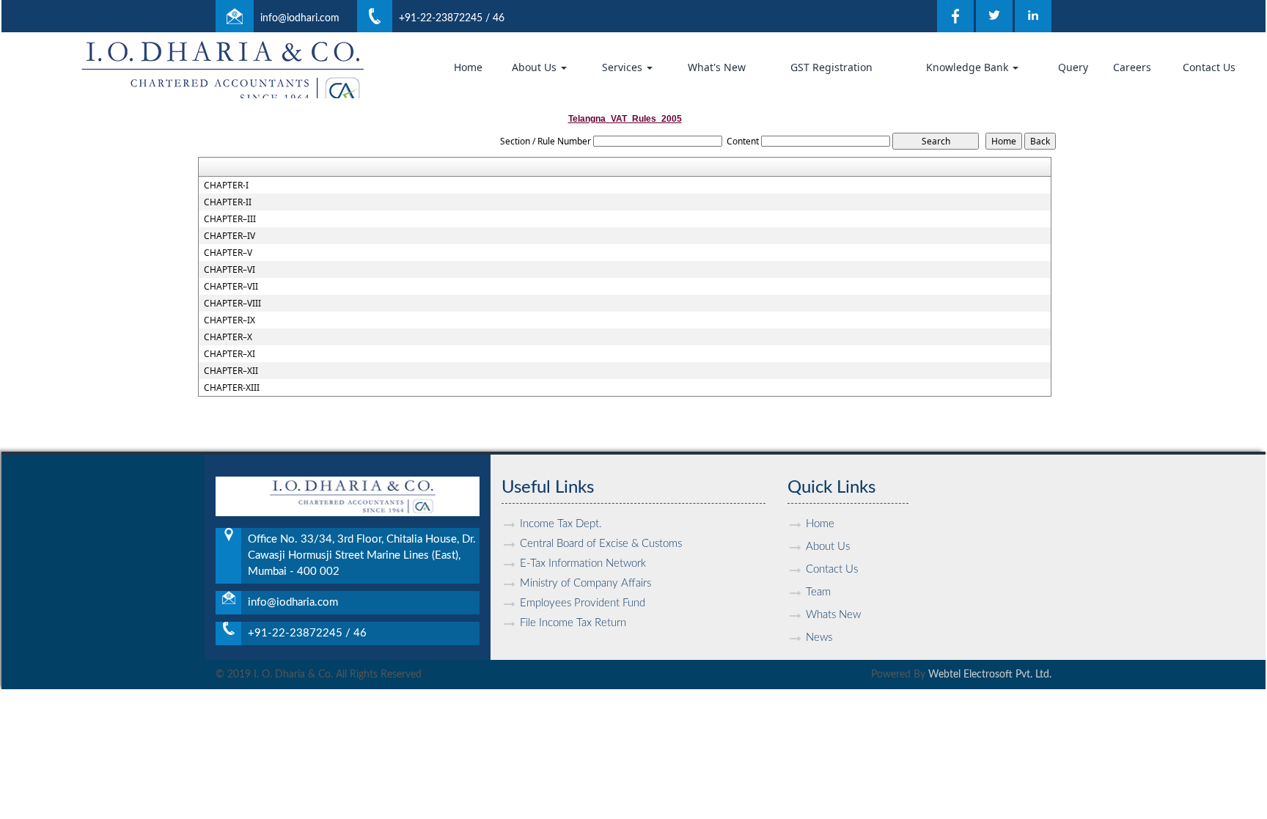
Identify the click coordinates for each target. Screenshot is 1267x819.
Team (818, 592)
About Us (535, 67)
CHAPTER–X (228, 337)
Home (468, 67)
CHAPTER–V (228, 253)
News (819, 637)
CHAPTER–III (230, 219)
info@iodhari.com (299, 18)
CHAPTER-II (227, 202)
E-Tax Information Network (583, 563)
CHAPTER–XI (229, 354)
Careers (1132, 67)
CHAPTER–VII (231, 287)
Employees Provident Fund (582, 603)
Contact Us (1209, 67)
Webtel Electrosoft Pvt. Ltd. (989, 674)
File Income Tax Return (573, 622)
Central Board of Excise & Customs (601, 543)
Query (1073, 67)
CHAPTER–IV (229, 236)
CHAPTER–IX (229, 320)
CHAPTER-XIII (232, 388)
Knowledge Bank (968, 67)
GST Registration (831, 67)
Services (623, 67)
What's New (717, 67)
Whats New (833, 614)
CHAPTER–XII (231, 371)
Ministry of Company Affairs (585, 583)
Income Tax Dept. (561, 523)
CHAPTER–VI (229, 270)
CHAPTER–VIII (232, 303)
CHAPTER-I (226, 185)
